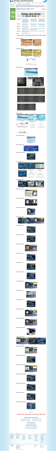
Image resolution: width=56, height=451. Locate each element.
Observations (17, 435)
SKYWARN (35, 437)
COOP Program (42, 437)
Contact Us (42, 441)
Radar (26, 11)
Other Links (42, 440)
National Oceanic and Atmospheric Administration (20, 445)
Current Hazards (18, 11)
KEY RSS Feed (44, 433)
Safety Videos (35, 438)
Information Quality (36, 445)
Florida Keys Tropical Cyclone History (31, 417)
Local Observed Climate (30, 435)
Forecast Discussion (24, 436)
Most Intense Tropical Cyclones (31, 424)
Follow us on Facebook (19, 433)
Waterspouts (42, 438)
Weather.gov (17, 9)
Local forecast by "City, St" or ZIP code (12, 4)
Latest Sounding (17, 436)
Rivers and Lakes (32, 11)
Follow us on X (12, 433)
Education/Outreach (42, 439)
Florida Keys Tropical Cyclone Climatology (31, 426)
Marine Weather (23, 439)
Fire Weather (23, 438)
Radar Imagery (30, 437)
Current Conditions (23, 11)
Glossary (35, 446)
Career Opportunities (42, 447)
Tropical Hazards (11, 437)
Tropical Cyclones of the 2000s (36, 420)
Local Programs (43, 11)
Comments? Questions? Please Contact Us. (20, 449)
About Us (41, 446)
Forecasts (28, 11)
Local (22, 435)
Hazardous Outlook (12, 435)
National (29, 436)
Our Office (41, 435)
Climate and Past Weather (38, 11)
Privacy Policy (13, 17)
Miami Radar (29, 438)
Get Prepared (35, 435)
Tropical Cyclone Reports (36, 440)
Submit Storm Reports (12, 438)
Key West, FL (20, 9)
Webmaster (42, 442)
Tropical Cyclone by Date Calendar (31, 428)
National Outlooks (11, 436)
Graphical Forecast (24, 437)
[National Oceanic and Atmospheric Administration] (10, 1)
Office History (42, 436)
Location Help (11, 6)
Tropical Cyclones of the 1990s (25, 420)
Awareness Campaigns (36, 436)
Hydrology (17, 438)
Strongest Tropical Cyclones (31, 422)
